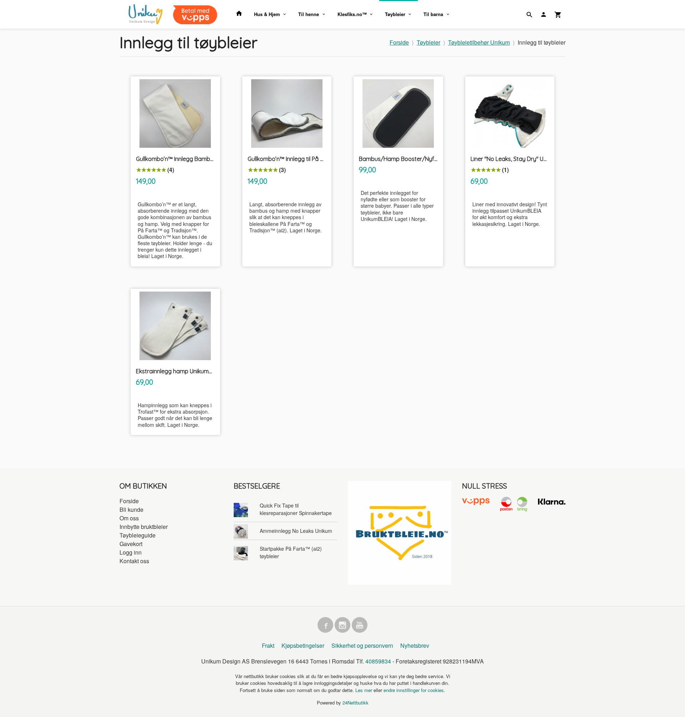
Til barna (433, 14)
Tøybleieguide (138, 535)
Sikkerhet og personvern (362, 645)
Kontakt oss (134, 561)
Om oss (129, 518)
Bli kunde (131, 509)
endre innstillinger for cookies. (414, 690)
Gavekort (131, 544)
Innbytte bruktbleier (144, 526)
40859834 (378, 661)
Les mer (364, 690)
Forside (399, 42)
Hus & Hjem (267, 14)
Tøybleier (395, 14)
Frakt (268, 645)
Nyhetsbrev (414, 645)
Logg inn (131, 552)
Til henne (308, 14)
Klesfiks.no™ (352, 14)
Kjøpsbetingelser (302, 645)
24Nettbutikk (355, 702)
